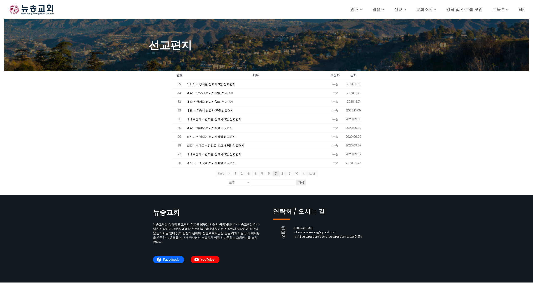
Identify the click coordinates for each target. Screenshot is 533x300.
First (221, 173)
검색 (301, 182)
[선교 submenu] (404, 9)
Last (312, 173)
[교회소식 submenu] (435, 9)
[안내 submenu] (361, 9)
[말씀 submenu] (383, 9)
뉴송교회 (166, 212)
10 (296, 173)
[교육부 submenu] (507, 9)
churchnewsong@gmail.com (315, 232)
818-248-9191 (303, 228)
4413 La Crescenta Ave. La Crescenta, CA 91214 (328, 237)
